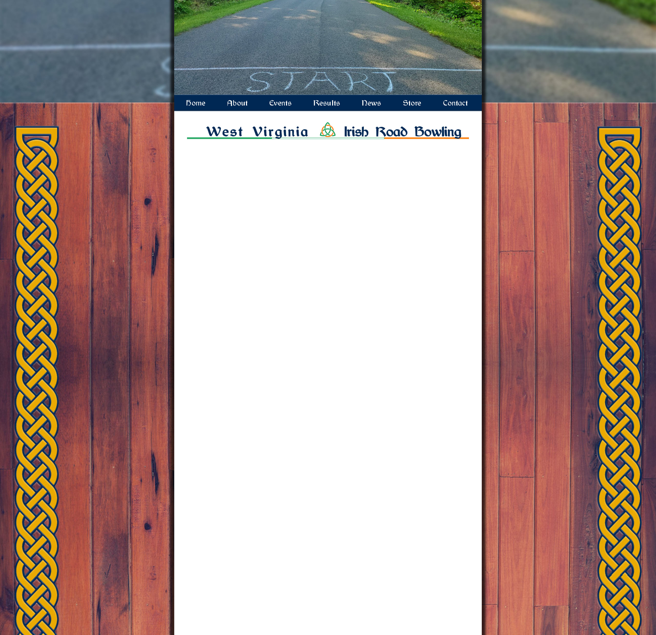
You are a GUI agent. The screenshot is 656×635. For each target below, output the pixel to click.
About (237, 103)
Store (412, 103)
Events (281, 103)
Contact (455, 103)
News (372, 103)
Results (327, 103)
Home (196, 103)
